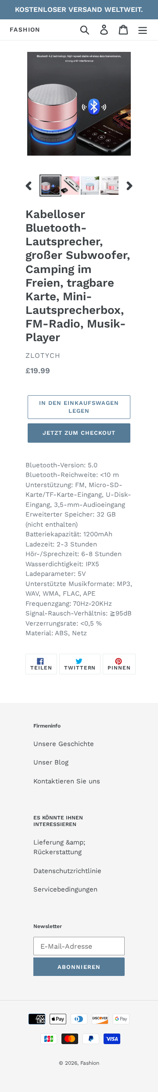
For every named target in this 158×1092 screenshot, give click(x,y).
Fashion (25, 29)
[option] (49, 185)
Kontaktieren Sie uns (66, 781)
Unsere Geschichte (63, 744)
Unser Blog (50, 762)
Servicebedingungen (65, 889)
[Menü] (142, 30)
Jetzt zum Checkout (79, 433)
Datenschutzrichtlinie (67, 871)
